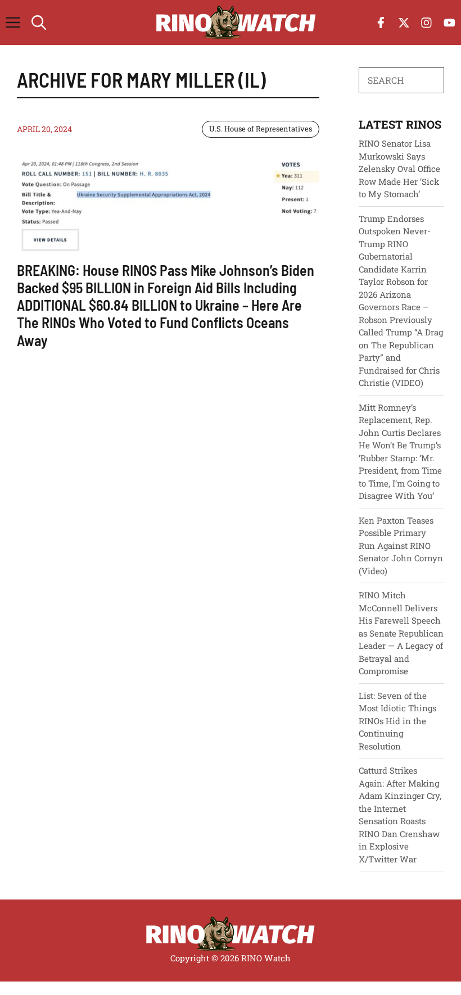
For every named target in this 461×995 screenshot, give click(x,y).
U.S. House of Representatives (260, 129)
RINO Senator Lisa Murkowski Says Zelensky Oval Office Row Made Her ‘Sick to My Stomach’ (399, 168)
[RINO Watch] (236, 22)
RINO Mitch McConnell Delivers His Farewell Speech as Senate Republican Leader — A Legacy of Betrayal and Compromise (401, 632)
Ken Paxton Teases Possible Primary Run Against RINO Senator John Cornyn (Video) (401, 545)
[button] (39, 22)
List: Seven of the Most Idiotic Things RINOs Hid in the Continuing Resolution (397, 721)
